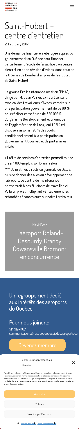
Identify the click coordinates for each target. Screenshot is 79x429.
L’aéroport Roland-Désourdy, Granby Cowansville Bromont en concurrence (39, 241)
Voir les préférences (39, 414)
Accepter (39, 394)
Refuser (39, 404)
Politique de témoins (28, 423)
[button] (73, 362)
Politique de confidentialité (46, 423)
